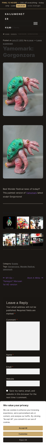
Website (10, 379)
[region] (23, 423)
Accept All (23, 428)
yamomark (7, 269)
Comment (12, 319)
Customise (23, 434)
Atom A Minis (33, 278)
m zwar (30, 40)
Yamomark (31, 192)
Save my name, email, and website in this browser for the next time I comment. (21, 394)
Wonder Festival (27, 266)
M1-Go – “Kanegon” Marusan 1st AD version (12, 281)
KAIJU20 (21, 6)
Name (10, 354)
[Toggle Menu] (35, 23)
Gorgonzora (13, 266)
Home (7, 34)
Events (14, 34)
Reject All (23, 440)
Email (9, 367)
